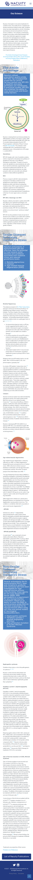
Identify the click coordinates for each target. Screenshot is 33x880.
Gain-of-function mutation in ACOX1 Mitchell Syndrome (18, 625)
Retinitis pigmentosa (15, 262)
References (24, 58)
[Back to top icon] (29, 876)
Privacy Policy (13, 873)
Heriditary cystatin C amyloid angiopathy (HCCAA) (15, 619)
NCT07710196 (10, 146)
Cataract (10, 264)
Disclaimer (21, 873)
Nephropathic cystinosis (17, 616)
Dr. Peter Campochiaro (23, 307)
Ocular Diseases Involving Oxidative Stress (15, 56)
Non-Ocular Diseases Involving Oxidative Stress (18, 57)
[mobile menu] (30, 3)
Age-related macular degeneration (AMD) (15, 266)
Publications (16, 60)
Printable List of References (10, 850)
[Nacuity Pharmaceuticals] (16, 3)
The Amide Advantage (12, 55)
